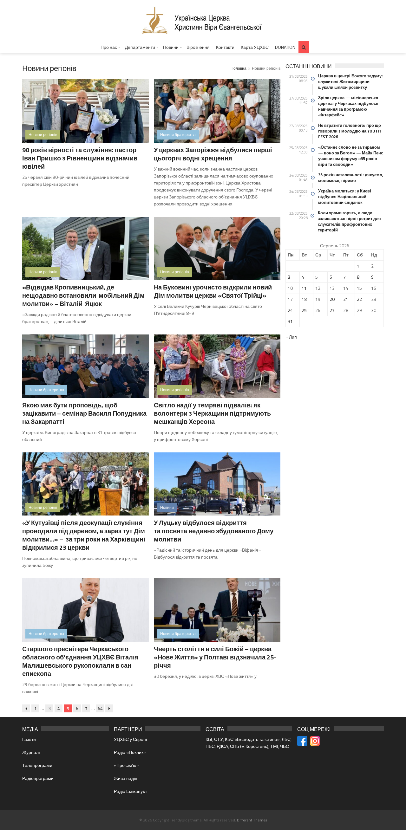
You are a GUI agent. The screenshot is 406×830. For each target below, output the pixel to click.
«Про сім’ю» (126, 765)
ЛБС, (286, 739)
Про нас (109, 47)
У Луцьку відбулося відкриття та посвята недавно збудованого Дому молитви (213, 531)
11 (304, 288)
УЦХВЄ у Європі (130, 739)
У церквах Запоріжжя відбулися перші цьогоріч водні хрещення (213, 154)
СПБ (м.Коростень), (250, 746)
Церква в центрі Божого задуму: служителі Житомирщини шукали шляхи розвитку (350, 81)
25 (304, 310)
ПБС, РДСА (217, 746)
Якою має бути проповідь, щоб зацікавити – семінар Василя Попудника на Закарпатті (84, 413)
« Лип (291, 337)
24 (290, 310)
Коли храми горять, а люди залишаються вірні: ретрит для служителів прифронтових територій (349, 221)
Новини (171, 47)
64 (100, 708)
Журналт (31, 752)
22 (359, 299)
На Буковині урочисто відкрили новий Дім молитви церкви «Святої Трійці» (213, 291)
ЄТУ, (219, 739)
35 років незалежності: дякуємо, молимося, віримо (350, 177)
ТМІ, (275, 746)
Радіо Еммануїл (130, 791)
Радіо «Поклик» (130, 752)
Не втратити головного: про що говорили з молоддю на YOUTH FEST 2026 (349, 130)
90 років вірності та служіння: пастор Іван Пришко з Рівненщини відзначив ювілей (79, 158)
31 (290, 321)
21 (345, 299)
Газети (29, 739)
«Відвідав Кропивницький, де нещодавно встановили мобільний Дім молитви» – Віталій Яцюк (83, 295)
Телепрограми (37, 765)
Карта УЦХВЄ (255, 47)
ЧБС (284, 746)
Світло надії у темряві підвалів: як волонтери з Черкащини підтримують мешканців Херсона (212, 413)
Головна (239, 68)
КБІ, (210, 739)
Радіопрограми (38, 778)
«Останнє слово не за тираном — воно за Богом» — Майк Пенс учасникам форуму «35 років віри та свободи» (350, 155)
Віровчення (198, 47)
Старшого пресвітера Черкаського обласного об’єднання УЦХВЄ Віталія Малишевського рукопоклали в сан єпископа (80, 661)
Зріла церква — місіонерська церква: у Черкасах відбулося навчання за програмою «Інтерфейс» (348, 106)
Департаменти (140, 47)
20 (332, 299)
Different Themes (252, 820)
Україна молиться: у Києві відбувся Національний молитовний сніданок (344, 196)
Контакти (225, 47)
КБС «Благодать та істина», (253, 739)
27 (332, 310)
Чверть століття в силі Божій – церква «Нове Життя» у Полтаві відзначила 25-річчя (215, 657)
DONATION (285, 47)
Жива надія (125, 778)
